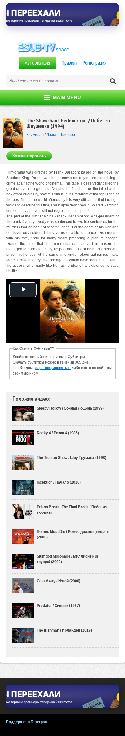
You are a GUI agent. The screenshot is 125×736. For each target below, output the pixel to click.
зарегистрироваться (53, 368)
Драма (52, 134)
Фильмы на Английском (62, 54)
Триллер (67, 134)
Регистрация (94, 62)
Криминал (35, 134)
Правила (69, 62)
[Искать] (113, 81)
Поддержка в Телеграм (27, 722)
